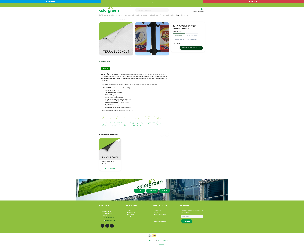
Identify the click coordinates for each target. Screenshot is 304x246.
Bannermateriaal (129, 15)
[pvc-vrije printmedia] (109, 10)
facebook (140, 190)
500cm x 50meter (192, 39)
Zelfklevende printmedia (106, 15)
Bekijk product (110, 168)
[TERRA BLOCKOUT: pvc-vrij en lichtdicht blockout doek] (116, 39)
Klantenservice (185, 15)
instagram (152, 190)
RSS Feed (165, 240)
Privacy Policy (152, 240)
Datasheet (105, 68)
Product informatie (104, 61)
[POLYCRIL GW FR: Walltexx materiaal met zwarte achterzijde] (110, 149)
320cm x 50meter (179, 39)
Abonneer (187, 221)
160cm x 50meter (179, 35)
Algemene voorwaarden (141, 240)
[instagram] (107, 226)
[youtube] (112, 226)
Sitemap (159, 240)
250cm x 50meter (192, 35)
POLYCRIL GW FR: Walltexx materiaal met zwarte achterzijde (110, 163)
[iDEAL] (154, 235)
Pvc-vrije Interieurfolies (167, 15)
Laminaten (119, 15)
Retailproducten (153, 15)
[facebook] (102, 226)
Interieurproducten (141, 15)
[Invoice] (150, 235)
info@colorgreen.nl (110, 220)
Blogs (177, 15)
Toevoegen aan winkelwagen (191, 47)
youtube (165, 190)
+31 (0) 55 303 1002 (109, 218)
